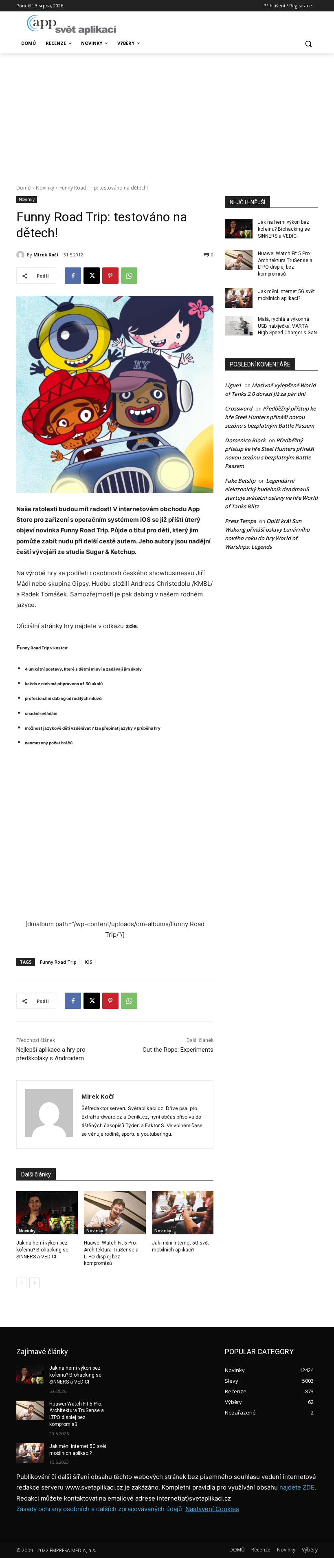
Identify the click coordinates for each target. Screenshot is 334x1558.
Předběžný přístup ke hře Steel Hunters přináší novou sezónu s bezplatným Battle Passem (270, 417)
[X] (92, 275)
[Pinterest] (110, 275)
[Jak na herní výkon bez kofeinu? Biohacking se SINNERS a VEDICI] (47, 1212)
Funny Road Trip (58, 962)
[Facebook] (73, 275)
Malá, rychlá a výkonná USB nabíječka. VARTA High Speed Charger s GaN (287, 326)
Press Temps (240, 521)
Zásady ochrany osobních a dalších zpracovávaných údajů (99, 1509)
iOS (88, 962)
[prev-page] (21, 1283)
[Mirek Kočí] (21, 255)
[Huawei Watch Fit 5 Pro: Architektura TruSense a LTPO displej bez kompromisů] (114, 1212)
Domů (23, 187)
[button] (308, 43)
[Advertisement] (167, 114)
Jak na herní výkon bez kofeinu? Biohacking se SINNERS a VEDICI (42, 1250)
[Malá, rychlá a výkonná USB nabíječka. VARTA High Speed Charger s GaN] (239, 325)
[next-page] (34, 1283)
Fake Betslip (240, 480)
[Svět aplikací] (71, 25)
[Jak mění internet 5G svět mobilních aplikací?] (182, 1212)
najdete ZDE (296, 1487)
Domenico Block (245, 440)
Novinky (45, 187)
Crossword (238, 408)
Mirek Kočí (45, 255)
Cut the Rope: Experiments (178, 1049)
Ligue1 (233, 385)
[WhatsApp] (129, 275)
